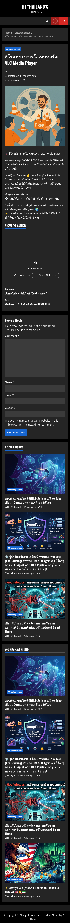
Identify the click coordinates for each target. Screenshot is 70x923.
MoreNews (52, 915)
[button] (5, 21)
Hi (9, 71)
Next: (27, 302)
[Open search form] (47, 21)
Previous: (26, 291)
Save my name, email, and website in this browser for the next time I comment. (33, 423)
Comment (12, 336)
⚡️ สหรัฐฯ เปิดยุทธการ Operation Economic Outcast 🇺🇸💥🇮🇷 (32, 890)
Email (9, 395)
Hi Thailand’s (35, 6)
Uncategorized (13, 49)
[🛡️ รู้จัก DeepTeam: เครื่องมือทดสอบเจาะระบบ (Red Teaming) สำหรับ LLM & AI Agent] (35, 532)
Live (64, 21)
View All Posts (47, 275)
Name (9, 382)
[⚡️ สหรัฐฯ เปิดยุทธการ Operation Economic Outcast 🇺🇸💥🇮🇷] (35, 863)
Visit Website (22, 275)
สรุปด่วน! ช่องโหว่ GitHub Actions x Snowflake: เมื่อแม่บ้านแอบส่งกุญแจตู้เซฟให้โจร (33, 500)
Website (10, 408)
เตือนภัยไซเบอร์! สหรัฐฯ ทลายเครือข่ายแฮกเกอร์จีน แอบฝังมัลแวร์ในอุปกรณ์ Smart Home (32, 627)
